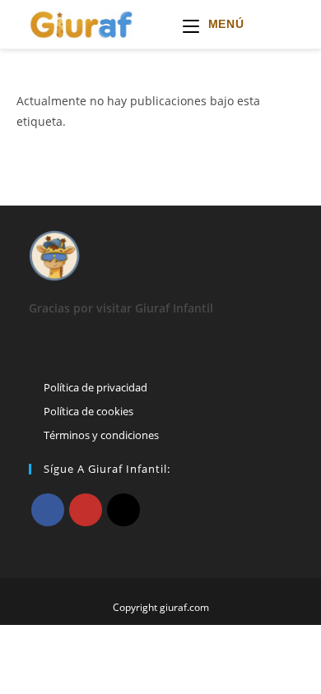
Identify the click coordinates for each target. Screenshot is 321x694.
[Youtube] (85, 509)
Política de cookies (88, 411)
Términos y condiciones (101, 435)
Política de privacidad (95, 387)
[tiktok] (123, 509)
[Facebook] (47, 509)
